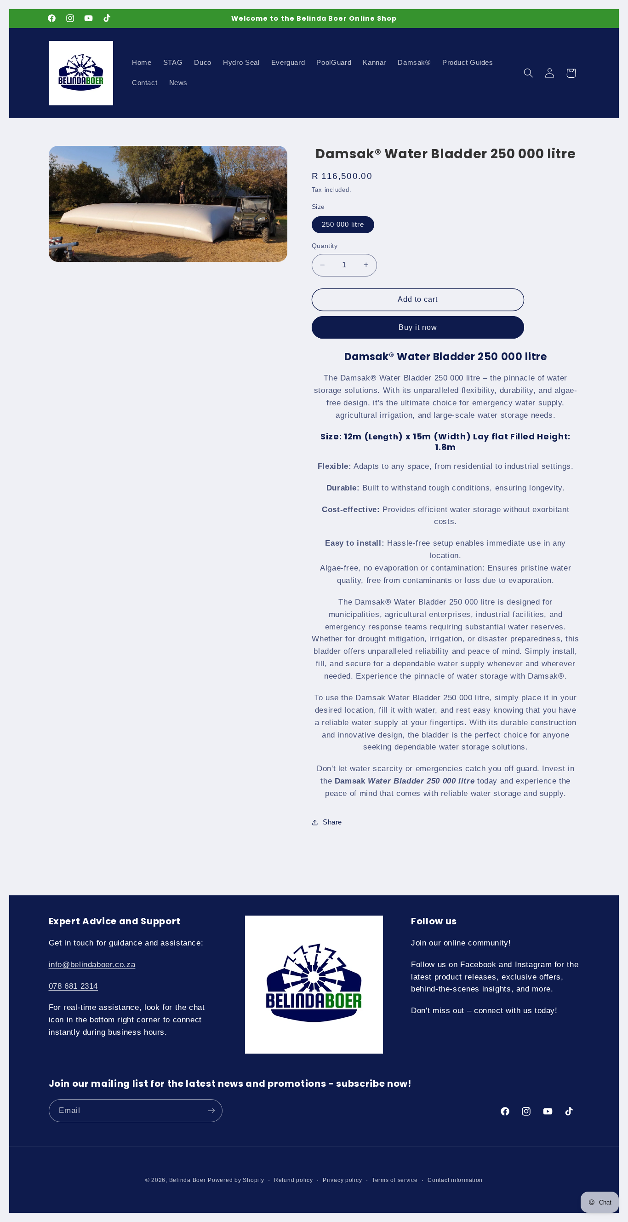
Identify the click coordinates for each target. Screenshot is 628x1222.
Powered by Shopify (236, 1180)
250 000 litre (343, 224)
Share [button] (332, 822)
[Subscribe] (211, 1110)
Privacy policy (342, 1180)
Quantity (324, 245)
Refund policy (293, 1180)
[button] (528, 73)
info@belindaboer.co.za (92, 964)
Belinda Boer (187, 1180)
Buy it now (418, 327)
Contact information (455, 1180)
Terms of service (395, 1180)
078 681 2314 (73, 986)
